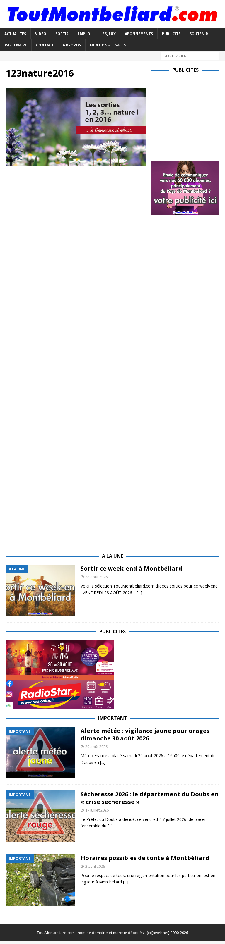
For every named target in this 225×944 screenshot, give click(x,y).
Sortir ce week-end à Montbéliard (131, 568)
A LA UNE (112, 556)
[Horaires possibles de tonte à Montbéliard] (40, 880)
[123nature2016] (76, 162)
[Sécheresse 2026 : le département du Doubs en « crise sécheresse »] (40, 816)
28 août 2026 (96, 576)
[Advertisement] (188, 115)
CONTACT (45, 45)
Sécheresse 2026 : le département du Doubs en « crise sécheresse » (150, 798)
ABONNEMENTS (139, 33)
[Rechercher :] (190, 55)
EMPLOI (84, 33)
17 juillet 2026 (97, 810)
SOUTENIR (199, 33)
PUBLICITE (171, 33)
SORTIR (62, 33)
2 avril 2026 (95, 866)
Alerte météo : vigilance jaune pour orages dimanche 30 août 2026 (145, 734)
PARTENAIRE (16, 45)
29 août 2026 (96, 746)
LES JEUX (108, 33)
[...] (139, 592)
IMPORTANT (112, 718)
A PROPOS (72, 45)
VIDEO (40, 33)
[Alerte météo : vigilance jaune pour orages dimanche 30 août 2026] (40, 753)
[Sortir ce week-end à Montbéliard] (40, 590)
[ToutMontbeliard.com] (112, 24)
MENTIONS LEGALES (108, 45)
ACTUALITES (15, 33)
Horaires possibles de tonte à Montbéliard (145, 858)
